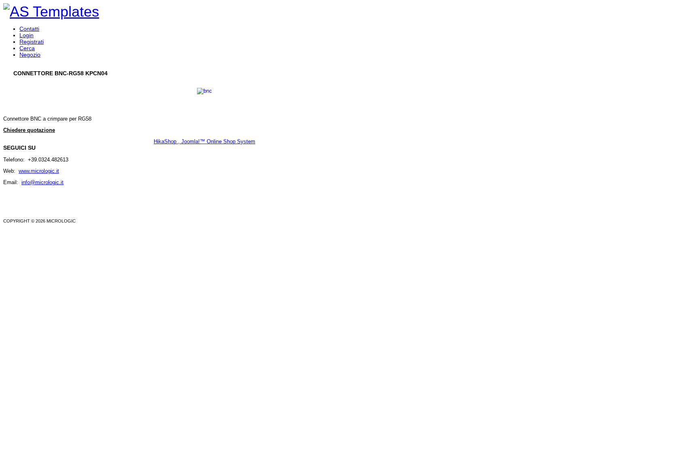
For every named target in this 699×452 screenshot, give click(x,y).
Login (26, 35)
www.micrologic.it (39, 171)
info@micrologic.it (42, 182)
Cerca (27, 48)
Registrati (31, 41)
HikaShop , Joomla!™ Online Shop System (204, 141)
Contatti (29, 28)
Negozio (29, 54)
